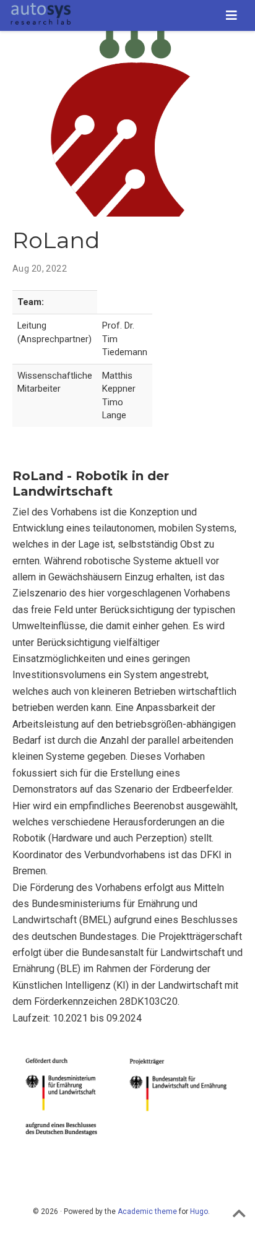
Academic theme (147, 1211)
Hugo (199, 1211)
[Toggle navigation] (231, 15)
